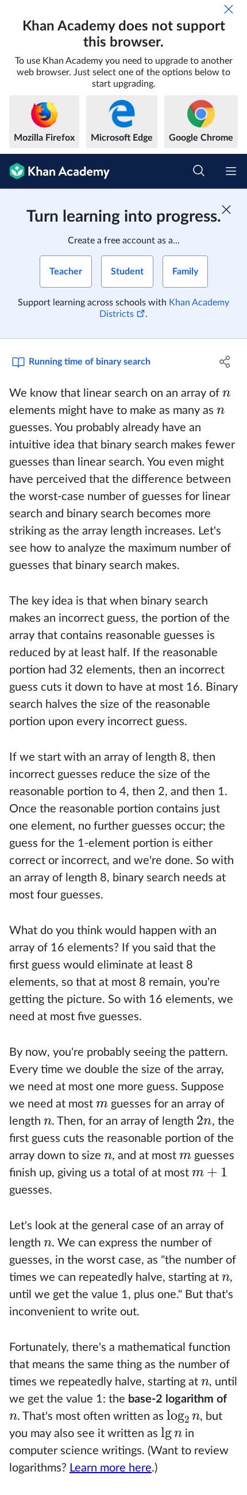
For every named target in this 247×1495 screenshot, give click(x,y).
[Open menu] (231, 171)
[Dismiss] (228, 9)
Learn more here (111, 1468)
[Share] (225, 361)
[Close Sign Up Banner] (226, 209)
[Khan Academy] (55, 171)
